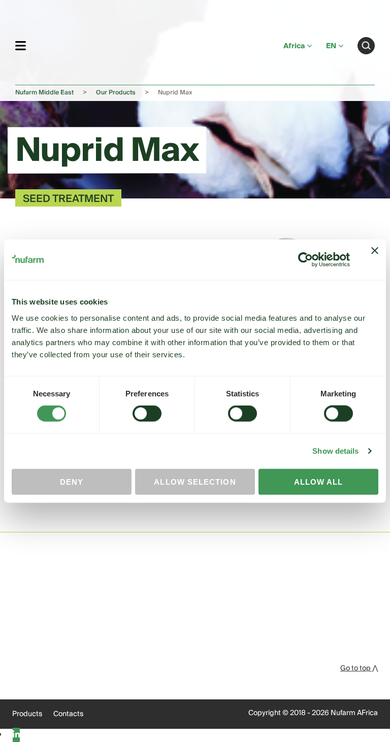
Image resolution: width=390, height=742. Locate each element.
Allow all (318, 481)
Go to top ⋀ (359, 668)
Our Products (116, 92)
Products (27, 714)
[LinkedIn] (16, 735)
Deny (71, 481)
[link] (154, 44)
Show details (335, 451)
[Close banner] (374, 260)
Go (366, 45)
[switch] (147, 414)
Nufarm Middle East (44, 92)
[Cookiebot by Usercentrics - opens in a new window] (305, 259)
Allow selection (195, 481)
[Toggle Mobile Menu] (20, 45)
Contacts (68, 714)
